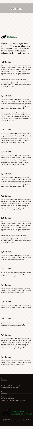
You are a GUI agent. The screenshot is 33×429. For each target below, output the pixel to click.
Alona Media (26, 420)
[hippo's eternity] (9, 37)
